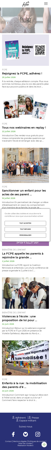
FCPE (4, 69)
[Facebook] (13, 435)
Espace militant (27, 420)
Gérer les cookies (25, 443)
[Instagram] (37, 435)
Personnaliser (25, 235)
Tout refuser (25, 229)
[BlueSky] (25, 435)
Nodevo (30, 445)
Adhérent (20, 417)
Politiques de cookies (36, 441)
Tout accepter (25, 223)
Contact (8, 441)
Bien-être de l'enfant (14, 250)
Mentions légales (20, 441)
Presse (35, 417)
